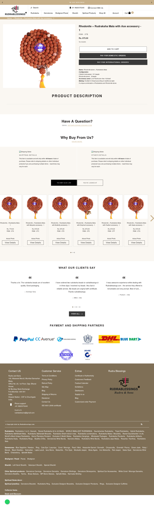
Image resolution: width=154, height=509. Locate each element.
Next (151, 2)
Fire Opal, (69, 450)
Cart (129, 12)
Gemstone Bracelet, (28, 484)
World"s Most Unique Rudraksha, (17, 436)
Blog (43, 390)
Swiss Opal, (127, 450)
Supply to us (79, 394)
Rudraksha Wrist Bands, (91, 438)
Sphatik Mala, (61, 474)
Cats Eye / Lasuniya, (49, 447)
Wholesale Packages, (99, 436)
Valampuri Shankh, (35, 465)
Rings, (102, 484)
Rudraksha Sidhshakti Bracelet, (40, 433)
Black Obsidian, (18, 450)
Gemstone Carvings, (34, 471)
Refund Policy (47, 383)
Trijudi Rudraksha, (122, 431)
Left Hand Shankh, (20, 465)
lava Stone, (50, 450)
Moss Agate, (93, 450)
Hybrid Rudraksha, (137, 431)
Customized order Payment (85, 402)
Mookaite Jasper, (80, 450)
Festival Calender (81, 383)
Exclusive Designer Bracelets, (63, 484)
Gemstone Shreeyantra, (87, 471)
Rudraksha (35, 13)
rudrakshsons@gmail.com (25, 412)
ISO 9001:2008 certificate (51, 405)
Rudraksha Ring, (44, 484)
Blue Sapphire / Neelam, (25, 447)
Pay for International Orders (113, 62)
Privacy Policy (47, 379)
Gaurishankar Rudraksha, (104, 431)
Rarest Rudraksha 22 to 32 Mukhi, (51, 431)
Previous (2, 2)
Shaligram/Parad (61, 13)
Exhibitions (79, 387)
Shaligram (31, 459)
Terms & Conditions (49, 375)
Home (9, 18)
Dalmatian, (29, 450)
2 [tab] (74, 252)
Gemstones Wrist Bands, (56, 438)
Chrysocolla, (110, 447)
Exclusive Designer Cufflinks (116, 484)
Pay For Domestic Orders (113, 56)
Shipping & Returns (49, 394)
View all (75, 314)
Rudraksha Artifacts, (134, 436)
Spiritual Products (89, 13)
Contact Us (46, 402)
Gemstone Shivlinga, (68, 471)
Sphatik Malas (27, 452)
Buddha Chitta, (40, 438)
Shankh (75, 13)
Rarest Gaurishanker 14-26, (133, 433)
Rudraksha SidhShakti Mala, (15, 433)
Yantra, (23, 474)
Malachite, (60, 450)
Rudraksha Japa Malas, (110, 438)
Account (116, 13)
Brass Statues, (33, 474)
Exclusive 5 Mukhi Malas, (62, 436)
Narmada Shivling (74, 474)
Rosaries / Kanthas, (128, 438)
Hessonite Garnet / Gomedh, (93, 447)
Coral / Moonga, (64, 447)
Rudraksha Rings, (26, 438)
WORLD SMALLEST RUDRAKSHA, (79, 431)
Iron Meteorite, (105, 450)
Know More (77, 141)
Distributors (79, 390)
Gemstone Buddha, (12, 474)
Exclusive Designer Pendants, (87, 484)
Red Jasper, (116, 450)
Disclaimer (46, 398)
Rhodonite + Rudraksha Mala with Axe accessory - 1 (34, 18)
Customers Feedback (83, 379)
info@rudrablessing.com (80, 125)
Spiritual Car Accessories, (107, 471)
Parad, (23, 459)
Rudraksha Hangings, (81, 436)
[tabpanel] (35, 223)
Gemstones (48, 13)
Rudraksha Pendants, (117, 436)
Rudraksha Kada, (11, 438)
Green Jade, (136, 447)
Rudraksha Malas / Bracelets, (110, 433)
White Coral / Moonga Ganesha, (131, 471)
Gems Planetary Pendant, (41, 436)
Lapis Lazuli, (39, 450)
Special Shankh (50, 465)
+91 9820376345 (77, 7)
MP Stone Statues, (47, 474)
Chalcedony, (15, 452)
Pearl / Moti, (76, 447)
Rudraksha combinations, (87, 433)
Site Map (45, 387)
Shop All (102, 13)
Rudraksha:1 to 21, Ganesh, (26, 431)
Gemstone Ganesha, (51, 471)
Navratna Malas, (74, 438)
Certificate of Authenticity (84, 375)
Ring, (38, 447)
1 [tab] (70, 252)
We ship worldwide (77, 2)
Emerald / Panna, (123, 447)
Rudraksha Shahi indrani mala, (65, 433)
